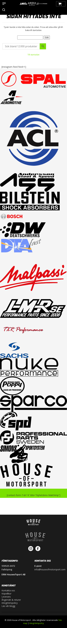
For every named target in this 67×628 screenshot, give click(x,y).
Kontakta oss (8, 590)
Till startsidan (33, 54)
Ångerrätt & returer (11, 599)
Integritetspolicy (10, 602)
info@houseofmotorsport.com (49, 569)
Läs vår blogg (8, 606)
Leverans (6, 596)
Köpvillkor (6, 593)
